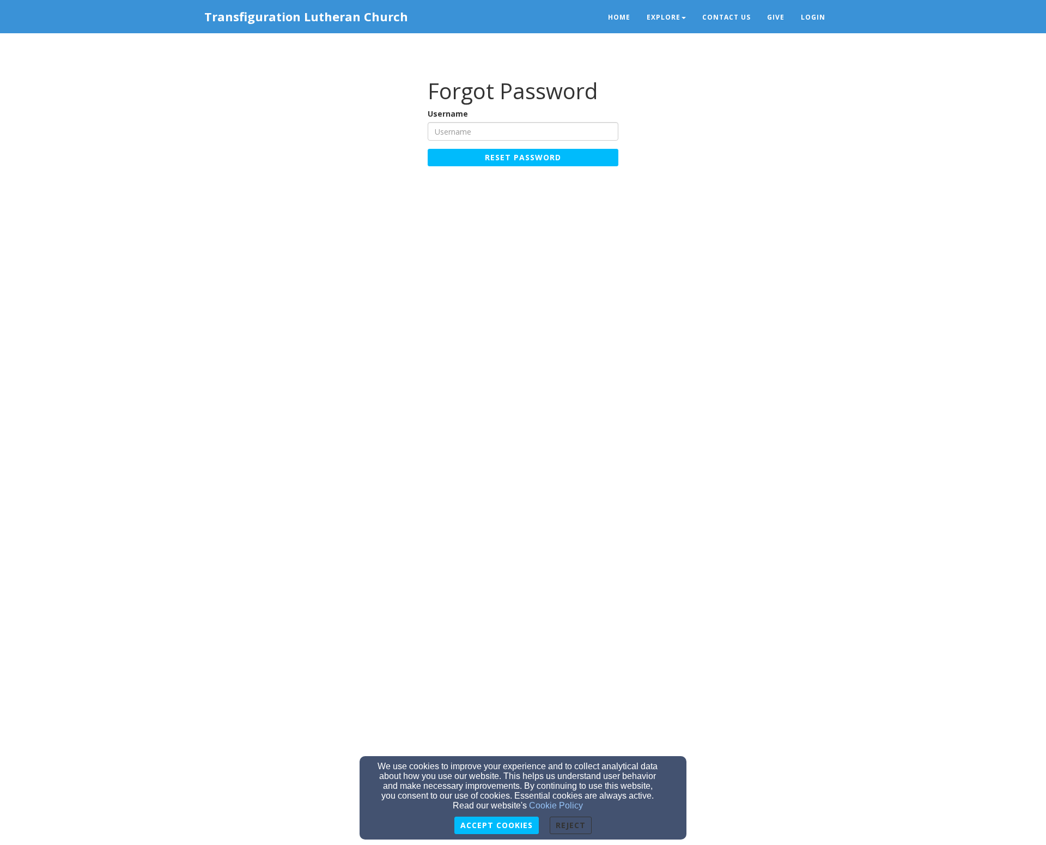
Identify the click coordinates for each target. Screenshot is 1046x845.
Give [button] (775, 17)
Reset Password (523, 157)
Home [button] (619, 17)
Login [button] (813, 17)
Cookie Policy (556, 805)
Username (448, 113)
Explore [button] (663, 17)
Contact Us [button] (726, 17)
